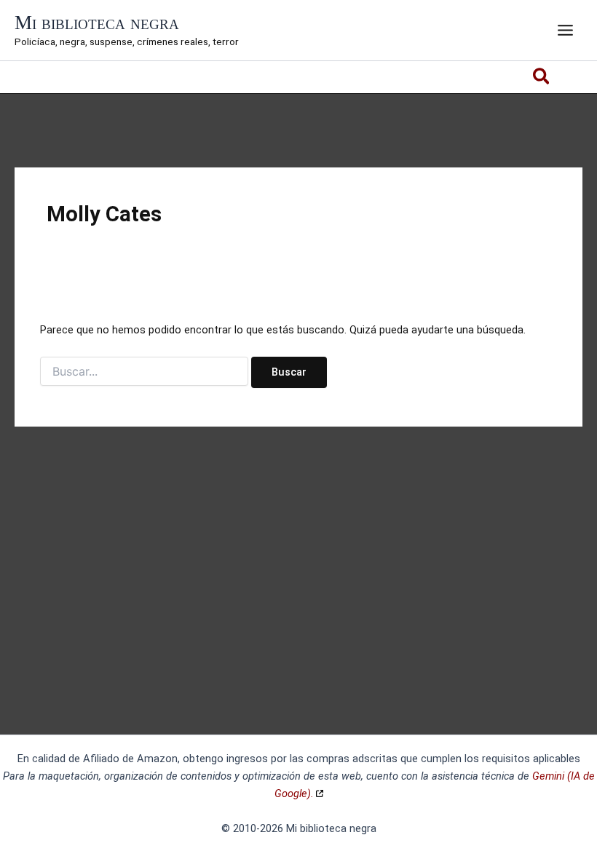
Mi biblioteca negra (97, 22)
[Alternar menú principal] (565, 30)
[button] (542, 79)
